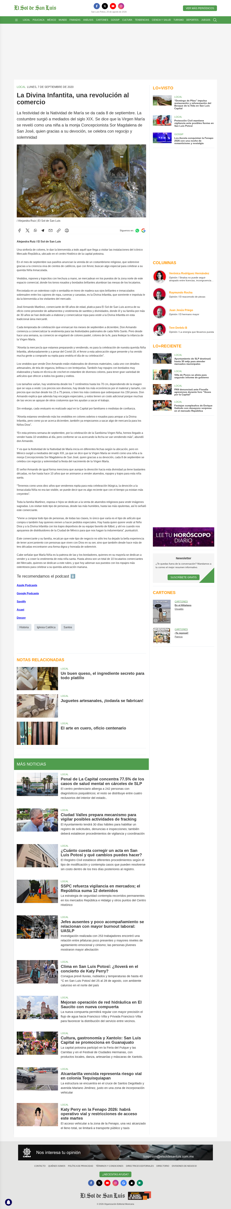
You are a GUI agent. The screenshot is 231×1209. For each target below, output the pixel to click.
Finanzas (75, 20)
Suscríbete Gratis (183, 577)
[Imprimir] (67, 230)
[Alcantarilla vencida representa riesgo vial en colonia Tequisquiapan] (37, 1083)
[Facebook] (97, 6)
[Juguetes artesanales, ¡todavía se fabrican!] (37, 705)
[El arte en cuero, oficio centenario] (37, 733)
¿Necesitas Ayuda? (115, 1174)
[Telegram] (42, 230)
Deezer (21, 617)
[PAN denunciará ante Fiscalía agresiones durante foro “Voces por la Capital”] (162, 390)
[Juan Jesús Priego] (159, 312)
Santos (68, 627)
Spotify (21, 601)
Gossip (115, 20)
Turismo (179, 20)
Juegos (205, 20)
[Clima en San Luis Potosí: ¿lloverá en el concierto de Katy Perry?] (37, 976)
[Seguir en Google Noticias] (143, 230)
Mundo (63, 20)
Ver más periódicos (200, 8)
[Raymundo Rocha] (159, 294)
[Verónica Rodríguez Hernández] (159, 276)
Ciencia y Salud (161, 20)
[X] (105, 6)
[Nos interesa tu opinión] (115, 1153)
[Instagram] (121, 6)
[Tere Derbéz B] (159, 329)
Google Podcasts (28, 593)
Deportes (192, 20)
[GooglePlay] (140, 1183)
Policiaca (38, 20)
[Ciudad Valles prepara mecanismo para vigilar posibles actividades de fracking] (37, 824)
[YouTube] (113, 6)
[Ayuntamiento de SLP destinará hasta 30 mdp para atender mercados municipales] (162, 359)
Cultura (127, 20)
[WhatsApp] (35, 230)
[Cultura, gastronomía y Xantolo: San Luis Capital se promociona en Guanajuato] (37, 1047)
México (51, 20)
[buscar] (215, 20)
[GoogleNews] (124, 1183)
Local (26, 20)
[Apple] (132, 1183)
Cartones (102, 20)
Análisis (88, 20)
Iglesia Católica (46, 627)
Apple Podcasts (27, 585)
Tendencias (142, 20)
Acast (20, 609)
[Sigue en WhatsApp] (137, 230)
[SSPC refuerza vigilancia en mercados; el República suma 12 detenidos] (37, 895)
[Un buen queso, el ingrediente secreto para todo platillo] (37, 678)
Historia (24, 627)
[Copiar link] (58, 230)
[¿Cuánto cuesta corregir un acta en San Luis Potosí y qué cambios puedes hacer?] (37, 860)
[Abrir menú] (16, 20)
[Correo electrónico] (50, 230)
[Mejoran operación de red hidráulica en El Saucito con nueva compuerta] (37, 1011)
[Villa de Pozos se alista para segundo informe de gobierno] (162, 374)
